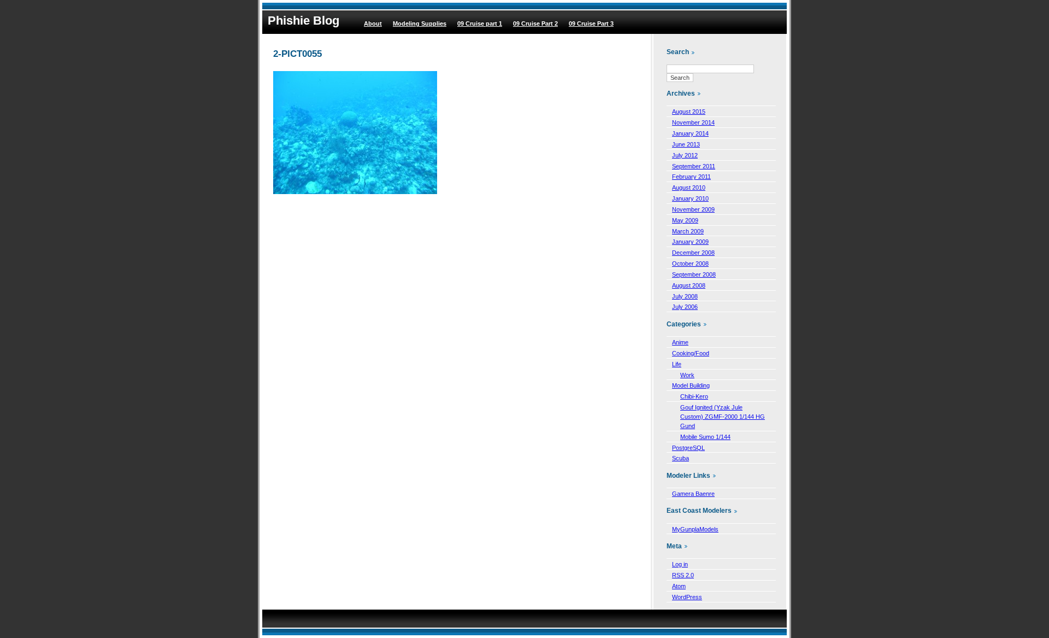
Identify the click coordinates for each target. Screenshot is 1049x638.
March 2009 (688, 231)
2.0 (683, 575)
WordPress (687, 597)
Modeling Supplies (419, 23)
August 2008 (688, 285)
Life (676, 364)
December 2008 (693, 252)
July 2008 (685, 296)
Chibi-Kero (694, 396)
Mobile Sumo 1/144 (705, 437)
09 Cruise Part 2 (535, 23)
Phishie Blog (303, 20)
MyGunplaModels (695, 529)
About (373, 23)
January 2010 (690, 198)
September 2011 (693, 166)
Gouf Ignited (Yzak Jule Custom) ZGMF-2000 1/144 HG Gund (722, 416)
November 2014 (693, 122)
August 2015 (688, 111)
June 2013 (686, 144)
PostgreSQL (688, 447)
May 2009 (685, 220)
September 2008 (694, 274)
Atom (679, 586)
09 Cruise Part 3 (591, 23)
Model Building (691, 385)
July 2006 (685, 306)
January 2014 (690, 133)
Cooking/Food (690, 353)
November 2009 (693, 209)
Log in (680, 564)
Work (687, 375)
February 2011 (691, 176)
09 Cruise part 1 (479, 23)
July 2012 (685, 155)
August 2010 (688, 187)
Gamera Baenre (693, 493)
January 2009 (690, 241)
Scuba (680, 458)
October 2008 (690, 263)
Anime (680, 342)
